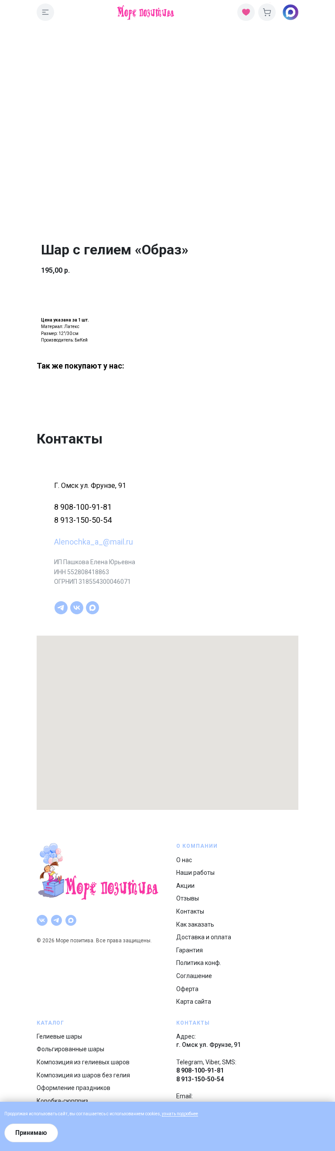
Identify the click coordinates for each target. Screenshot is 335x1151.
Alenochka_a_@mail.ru (93, 541)
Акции (185, 885)
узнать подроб (176, 1113)
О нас (184, 859)
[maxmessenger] (92, 607)
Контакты (190, 911)
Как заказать (195, 924)
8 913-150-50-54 (83, 520)
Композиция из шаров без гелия (83, 1075)
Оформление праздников (73, 1087)
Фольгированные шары (70, 1049)
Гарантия (189, 950)
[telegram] (61, 607)
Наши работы (195, 872)
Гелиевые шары (59, 1036)
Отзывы (187, 898)
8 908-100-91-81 (83, 506)
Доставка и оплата (203, 937)
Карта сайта (193, 1001)
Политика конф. (198, 962)
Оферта (187, 988)
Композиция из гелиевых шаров (83, 1062)
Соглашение (194, 975)
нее (194, 1113)
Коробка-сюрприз (62, 1100)
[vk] (76, 607)
